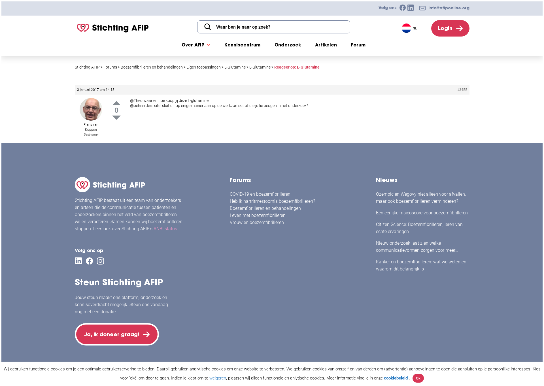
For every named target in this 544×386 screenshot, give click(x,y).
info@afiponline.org (448, 7)
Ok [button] (418, 378)
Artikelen (326, 45)
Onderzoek (288, 45)
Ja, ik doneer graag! (111, 334)
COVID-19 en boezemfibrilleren (260, 194)
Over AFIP (193, 45)
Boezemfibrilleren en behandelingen (265, 208)
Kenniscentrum (242, 45)
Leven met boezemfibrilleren (258, 215)
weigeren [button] (217, 378)
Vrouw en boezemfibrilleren (257, 222)
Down (116, 118)
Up (116, 103)
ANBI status (165, 228)
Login (445, 28)
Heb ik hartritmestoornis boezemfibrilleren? (272, 201)
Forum (358, 45)
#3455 (462, 90)
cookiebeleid (396, 378)
